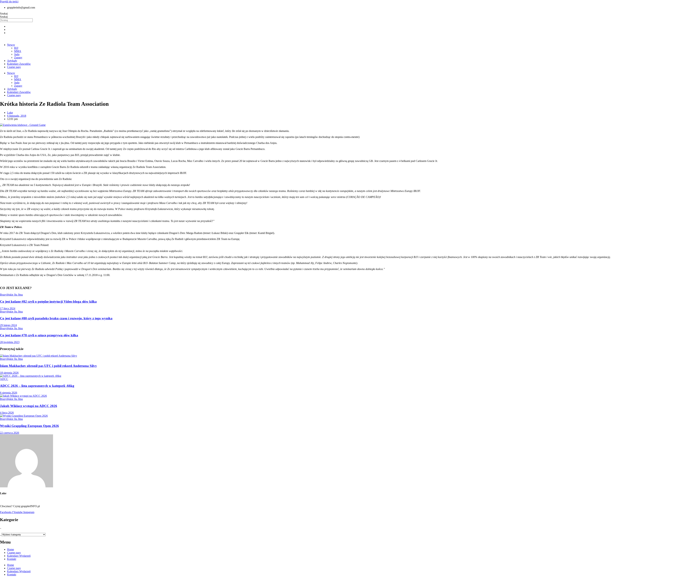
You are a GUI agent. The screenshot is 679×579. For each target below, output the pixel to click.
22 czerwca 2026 (9, 432)
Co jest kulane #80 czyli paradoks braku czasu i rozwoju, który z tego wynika (56, 318)
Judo (16, 54)
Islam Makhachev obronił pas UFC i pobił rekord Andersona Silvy (48, 366)
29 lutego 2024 (8, 325)
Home (10, 549)
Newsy (11, 44)
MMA (17, 51)
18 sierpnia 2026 (9, 372)
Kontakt (11, 558)
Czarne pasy (14, 67)
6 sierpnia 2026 (8, 392)
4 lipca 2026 (7, 412)
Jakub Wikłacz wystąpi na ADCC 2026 (28, 406)
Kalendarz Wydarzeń (19, 555)
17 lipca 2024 (7, 308)
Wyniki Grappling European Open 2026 (29, 426)
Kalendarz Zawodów (19, 63)
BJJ (16, 47)
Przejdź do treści (9, 1)
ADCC (4, 379)
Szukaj (4, 13)
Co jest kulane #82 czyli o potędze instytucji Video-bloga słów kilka (48, 301)
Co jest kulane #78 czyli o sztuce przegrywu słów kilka (39, 335)
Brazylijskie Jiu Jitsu (11, 294)
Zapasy (18, 57)
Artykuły (12, 60)
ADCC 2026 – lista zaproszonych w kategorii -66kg (37, 386)
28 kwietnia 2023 (9, 342)
